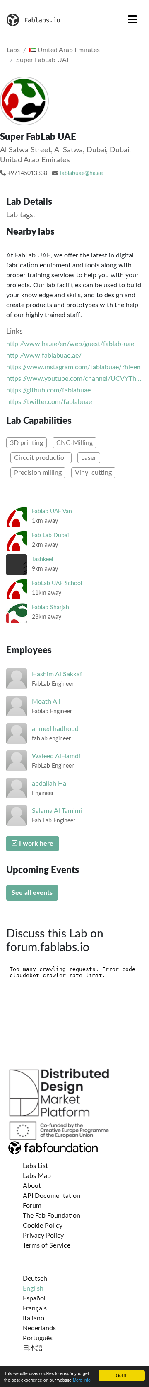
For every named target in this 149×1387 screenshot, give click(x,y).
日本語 (33, 1348)
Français (35, 1308)
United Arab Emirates (68, 50)
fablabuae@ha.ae (81, 173)
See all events (32, 892)
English (33, 1288)
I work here (35, 843)
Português (38, 1338)
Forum (32, 1205)
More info (82, 1380)
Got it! (121, 1375)
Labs (13, 50)
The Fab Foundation (51, 1215)
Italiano (33, 1318)
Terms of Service (46, 1245)
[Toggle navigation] (132, 20)
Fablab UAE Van (52, 511)
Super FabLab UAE (43, 60)
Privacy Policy (43, 1235)
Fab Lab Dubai (50, 535)
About (32, 1186)
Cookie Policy (42, 1225)
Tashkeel (42, 559)
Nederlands (39, 1328)
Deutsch (35, 1278)
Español (34, 1298)
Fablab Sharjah (50, 607)
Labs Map (37, 1176)
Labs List (35, 1166)
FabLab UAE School (57, 583)
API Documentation (51, 1195)
